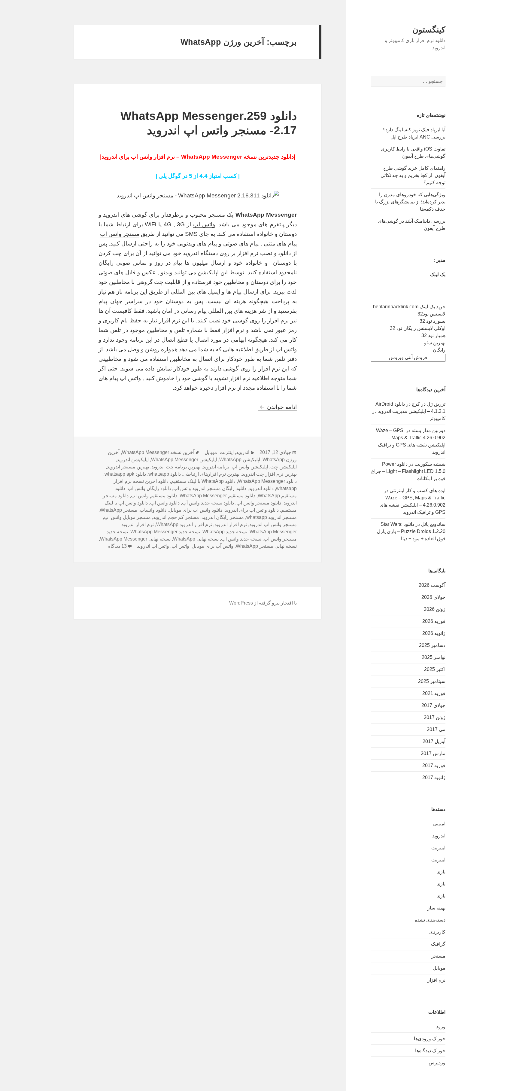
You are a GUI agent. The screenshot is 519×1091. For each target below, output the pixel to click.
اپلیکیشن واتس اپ (250, 466)
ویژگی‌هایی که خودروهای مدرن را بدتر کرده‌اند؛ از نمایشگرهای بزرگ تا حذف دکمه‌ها (410, 202)
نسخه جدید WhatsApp (224, 531)
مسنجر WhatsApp (118, 510)
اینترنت (438, 847)
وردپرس (437, 1062)
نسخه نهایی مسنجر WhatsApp (266, 546)
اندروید (438, 835)
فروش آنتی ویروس (408, 357)
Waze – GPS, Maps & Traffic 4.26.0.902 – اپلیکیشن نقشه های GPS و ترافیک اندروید (412, 505)
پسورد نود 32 (432, 321)
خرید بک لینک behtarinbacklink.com (409, 306)
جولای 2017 (433, 705)
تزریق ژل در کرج (428, 404)
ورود (440, 1026)
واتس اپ (204, 224)
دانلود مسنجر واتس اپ (258, 502)
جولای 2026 (433, 597)
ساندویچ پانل (433, 524)
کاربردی (437, 931)
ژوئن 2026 (434, 609)
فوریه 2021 (433, 693)
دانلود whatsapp (164, 474)
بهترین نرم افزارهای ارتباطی (211, 474)
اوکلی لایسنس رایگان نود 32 (417, 328)
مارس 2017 (433, 753)
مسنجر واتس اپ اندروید (273, 524)
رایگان (439, 349)
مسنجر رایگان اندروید (223, 517)
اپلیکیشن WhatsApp (239, 459)
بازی (440, 871)
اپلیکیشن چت (283, 466)
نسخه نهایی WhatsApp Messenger (135, 538)
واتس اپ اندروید (153, 546)
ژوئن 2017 (434, 717)
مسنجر (438, 955)
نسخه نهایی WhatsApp (196, 538)
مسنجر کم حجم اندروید (176, 517)
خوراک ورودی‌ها (429, 1038)
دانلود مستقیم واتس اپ (154, 495)
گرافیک (438, 943)
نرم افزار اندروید (230, 524)
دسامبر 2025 (432, 645)
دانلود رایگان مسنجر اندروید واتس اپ (209, 488)
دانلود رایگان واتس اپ (149, 488)
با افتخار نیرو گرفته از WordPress (263, 602)
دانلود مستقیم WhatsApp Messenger (217, 495)
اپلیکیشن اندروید (133, 459)
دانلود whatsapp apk (125, 474)
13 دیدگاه (117, 546)
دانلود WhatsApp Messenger (267, 481)
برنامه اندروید (216, 466)
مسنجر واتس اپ (119, 234)
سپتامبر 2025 (431, 681)
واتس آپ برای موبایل (212, 546)
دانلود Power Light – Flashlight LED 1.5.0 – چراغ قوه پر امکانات (408, 471)
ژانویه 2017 (433, 777)
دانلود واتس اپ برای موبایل (195, 510)
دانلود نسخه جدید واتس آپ (208, 502)
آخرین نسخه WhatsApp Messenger (158, 452)
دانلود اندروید (261, 488)
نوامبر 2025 (433, 657)
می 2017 (436, 729)
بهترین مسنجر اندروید (128, 466)
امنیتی (439, 823)
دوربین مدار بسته (428, 430)
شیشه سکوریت (429, 464)
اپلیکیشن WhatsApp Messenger (184, 459)
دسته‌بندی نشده (430, 919)
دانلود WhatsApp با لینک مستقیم (203, 481)
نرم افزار (436, 980)
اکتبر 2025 (434, 669)
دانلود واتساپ (153, 510)
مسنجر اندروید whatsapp (271, 517)
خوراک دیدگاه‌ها (430, 1050)
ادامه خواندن (277, 407)
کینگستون (428, 29)
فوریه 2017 (433, 765)
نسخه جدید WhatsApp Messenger (165, 531)
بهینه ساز (436, 907)
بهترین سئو (434, 342)
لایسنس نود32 (431, 313)
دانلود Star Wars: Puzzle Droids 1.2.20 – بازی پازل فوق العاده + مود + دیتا (411, 531)
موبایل (439, 968)
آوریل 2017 (434, 741)
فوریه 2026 (433, 621)
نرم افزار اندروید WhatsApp (184, 524)
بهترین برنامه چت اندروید (175, 466)
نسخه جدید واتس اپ (241, 538)
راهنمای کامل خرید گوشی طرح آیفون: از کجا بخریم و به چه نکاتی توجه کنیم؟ (413, 175)
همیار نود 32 (433, 335)
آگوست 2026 (432, 585)
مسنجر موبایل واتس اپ (127, 517)
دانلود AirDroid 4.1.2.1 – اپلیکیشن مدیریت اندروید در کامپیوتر (408, 411)
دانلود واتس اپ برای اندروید (252, 510)
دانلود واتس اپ (165, 502)
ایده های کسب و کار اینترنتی (417, 490)
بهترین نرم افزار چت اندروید (269, 474)
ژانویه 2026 (433, 633)
